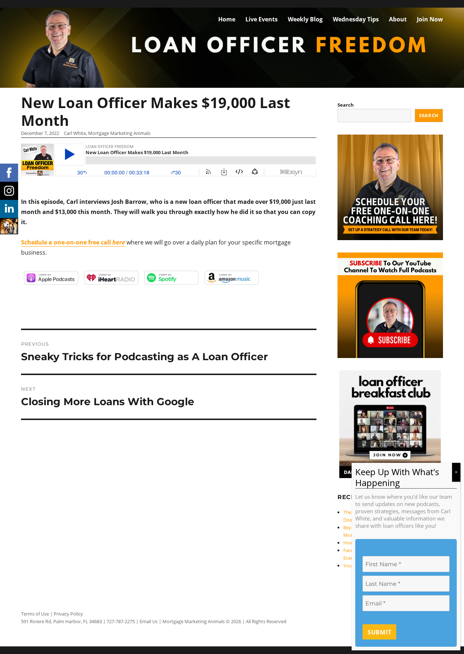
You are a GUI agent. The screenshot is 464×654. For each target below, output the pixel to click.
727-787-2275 (121, 621)
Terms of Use (35, 613)
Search (345, 105)
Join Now (430, 19)
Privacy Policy (68, 613)
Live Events (261, 19)
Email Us (149, 621)
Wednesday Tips (356, 19)
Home (226, 19)
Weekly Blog (305, 19)
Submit (380, 632)
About (398, 19)
